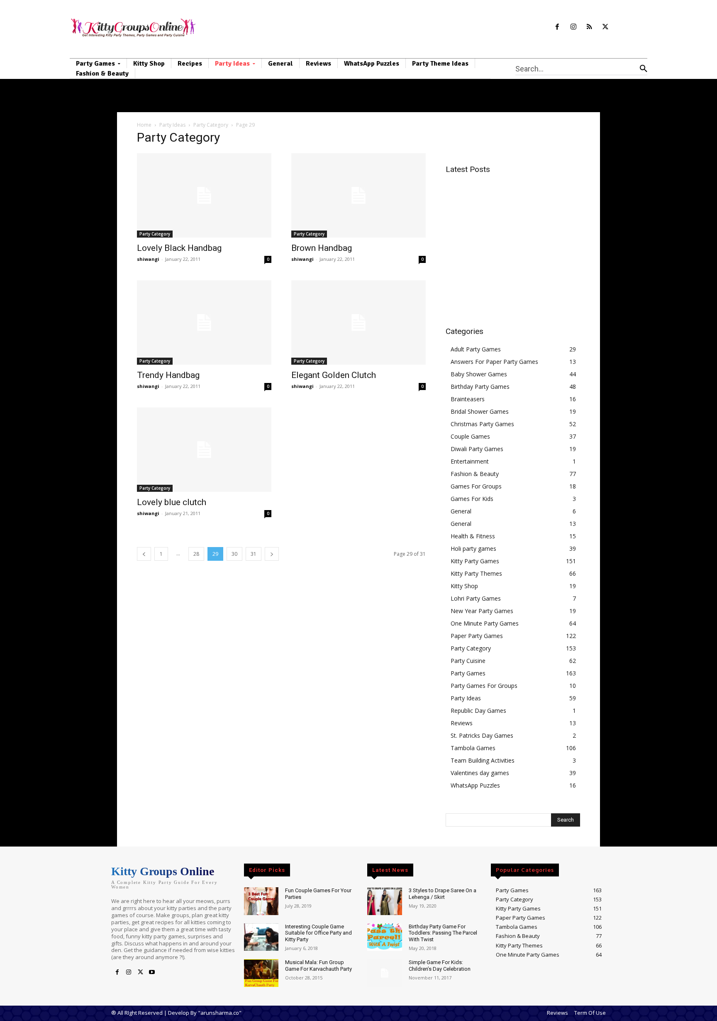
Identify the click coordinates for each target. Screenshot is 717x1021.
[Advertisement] (515, 239)
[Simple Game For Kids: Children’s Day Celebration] (384, 973)
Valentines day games (480, 773)
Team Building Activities (483, 760)
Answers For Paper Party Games (494, 362)
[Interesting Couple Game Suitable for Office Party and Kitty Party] (261, 937)
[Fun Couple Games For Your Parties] (261, 901)
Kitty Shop (464, 586)
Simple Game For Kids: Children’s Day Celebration (440, 965)
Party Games (468, 673)
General (461, 511)
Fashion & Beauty (475, 474)
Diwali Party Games (477, 449)
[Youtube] (152, 972)
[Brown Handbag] (358, 195)
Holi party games (473, 548)
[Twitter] (606, 27)
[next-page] (272, 554)
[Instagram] (573, 27)
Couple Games (470, 436)
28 (196, 553)
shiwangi (148, 259)
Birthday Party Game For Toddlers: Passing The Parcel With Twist (443, 932)
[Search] (643, 68)
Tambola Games (473, 748)
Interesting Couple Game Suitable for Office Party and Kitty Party (318, 932)
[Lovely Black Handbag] (204, 195)
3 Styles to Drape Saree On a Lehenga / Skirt (442, 893)
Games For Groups (476, 486)
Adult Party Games (476, 349)
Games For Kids (472, 499)
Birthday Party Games (480, 386)
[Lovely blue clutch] (204, 449)
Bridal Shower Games (480, 411)
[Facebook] (557, 27)
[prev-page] (144, 554)
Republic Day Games (478, 710)
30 (234, 553)
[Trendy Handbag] (204, 322)
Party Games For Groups (484, 686)
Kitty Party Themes (476, 573)
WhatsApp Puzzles (475, 785)
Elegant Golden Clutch (333, 375)
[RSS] (589, 27)
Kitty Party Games (475, 561)
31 (253, 553)
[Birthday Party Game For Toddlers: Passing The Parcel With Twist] (384, 937)
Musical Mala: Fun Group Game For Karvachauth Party (318, 965)
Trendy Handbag (168, 375)
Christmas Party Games (482, 424)
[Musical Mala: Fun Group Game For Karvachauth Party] (261, 973)
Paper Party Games (477, 636)
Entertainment (470, 461)
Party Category (210, 124)
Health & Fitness (473, 536)
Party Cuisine (468, 661)
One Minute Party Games (485, 623)
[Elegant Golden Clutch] (358, 322)
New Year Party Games (482, 611)
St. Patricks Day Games (482, 735)
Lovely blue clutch (171, 502)
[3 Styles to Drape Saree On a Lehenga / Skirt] (384, 901)
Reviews (462, 723)
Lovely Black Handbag (179, 248)
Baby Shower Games (479, 374)
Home (144, 124)
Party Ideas (172, 124)
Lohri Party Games (476, 598)
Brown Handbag (321, 248)
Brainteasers (468, 399)
